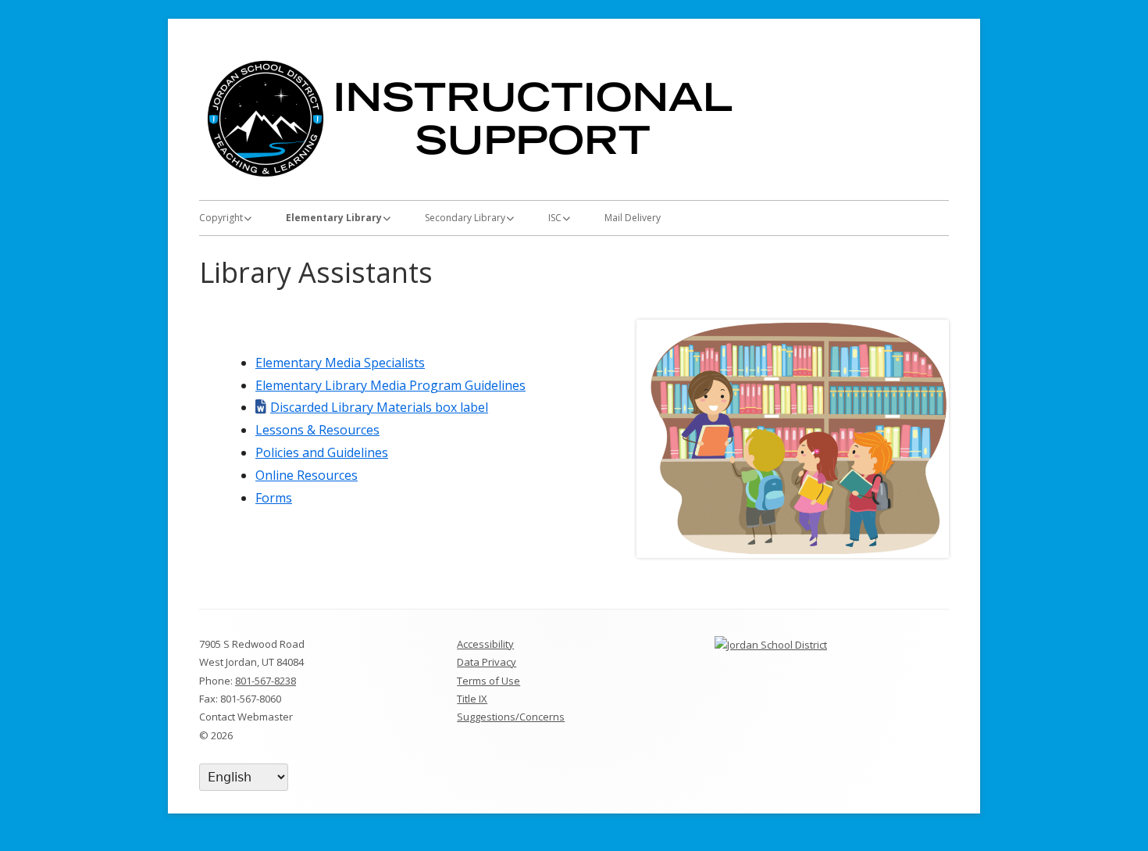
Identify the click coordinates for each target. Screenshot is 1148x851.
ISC (555, 217)
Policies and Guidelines (321, 452)
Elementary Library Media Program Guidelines (390, 385)
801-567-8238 (265, 681)
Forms (273, 497)
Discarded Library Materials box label (379, 407)
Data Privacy (486, 662)
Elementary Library (334, 217)
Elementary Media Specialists (340, 362)
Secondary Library (465, 217)
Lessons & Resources (317, 429)
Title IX (472, 699)
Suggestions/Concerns (511, 717)
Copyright (221, 217)
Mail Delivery (632, 217)
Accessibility (485, 644)
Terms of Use (488, 681)
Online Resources (306, 475)
